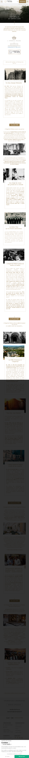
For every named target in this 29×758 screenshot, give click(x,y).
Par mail (5, 727)
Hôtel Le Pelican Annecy (8, 739)
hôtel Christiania (14, 635)
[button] (13, 153)
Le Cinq (6, 636)
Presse (16, 728)
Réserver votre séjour (14, 704)
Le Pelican (13, 641)
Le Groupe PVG (8, 609)
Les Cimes (16, 637)
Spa (20, 671)
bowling (10, 640)
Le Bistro (20, 636)
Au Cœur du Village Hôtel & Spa (16, 632)
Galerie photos (18, 732)
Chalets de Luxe (18, 638)
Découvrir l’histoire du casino (15, 549)
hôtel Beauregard (16, 633)
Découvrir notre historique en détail (14, 63)
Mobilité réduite (18, 726)
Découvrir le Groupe (7, 737)
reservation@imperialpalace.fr (14, 711)
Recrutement (17, 730)
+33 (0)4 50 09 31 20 (14, 709)
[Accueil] (8, 1)
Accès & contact (18, 724)
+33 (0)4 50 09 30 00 (23, 4)
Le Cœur (10, 636)
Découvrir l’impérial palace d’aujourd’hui (15, 693)
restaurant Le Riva (12, 682)
